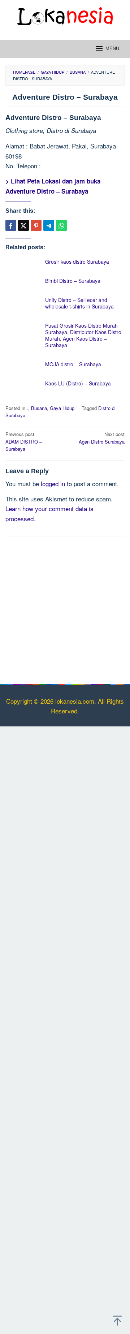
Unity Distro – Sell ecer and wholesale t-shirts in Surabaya (79, 303)
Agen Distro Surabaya (102, 438)
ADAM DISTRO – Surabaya (23, 442)
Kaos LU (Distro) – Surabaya (78, 383)
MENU (112, 48)
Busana (39, 408)
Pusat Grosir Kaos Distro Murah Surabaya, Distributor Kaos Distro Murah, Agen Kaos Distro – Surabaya (83, 335)
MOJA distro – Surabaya (73, 364)
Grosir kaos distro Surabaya (77, 261)
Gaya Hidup (62, 408)
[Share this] (10, 225)
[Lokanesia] (65, 15)
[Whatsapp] (61, 225)
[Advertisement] (65, 609)
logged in (53, 483)
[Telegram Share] (48, 225)
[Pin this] (36, 225)
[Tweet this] (23, 225)
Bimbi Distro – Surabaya (72, 280)
